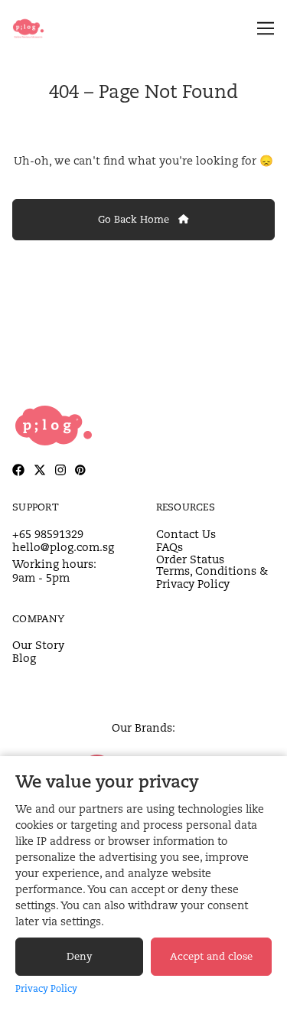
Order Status (190, 559)
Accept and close (211, 956)
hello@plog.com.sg (63, 546)
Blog (24, 657)
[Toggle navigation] (263, 28)
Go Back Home (135, 219)
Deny (79, 956)
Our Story (38, 644)
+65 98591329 (47, 533)
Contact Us (186, 533)
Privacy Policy (46, 988)
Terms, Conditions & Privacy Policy (212, 577)
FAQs (169, 546)
